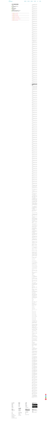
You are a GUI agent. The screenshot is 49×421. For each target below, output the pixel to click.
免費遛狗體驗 (33, 273)
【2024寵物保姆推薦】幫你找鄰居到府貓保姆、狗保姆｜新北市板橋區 (34, 104)
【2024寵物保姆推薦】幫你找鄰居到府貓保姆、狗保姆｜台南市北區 (34, 72)
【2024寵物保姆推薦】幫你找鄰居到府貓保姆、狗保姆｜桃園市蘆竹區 (34, 148)
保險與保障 (26, 405)
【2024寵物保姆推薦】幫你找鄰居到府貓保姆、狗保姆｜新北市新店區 (34, 100)
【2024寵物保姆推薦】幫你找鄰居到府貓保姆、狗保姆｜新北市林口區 (34, 106)
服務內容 (12, 404)
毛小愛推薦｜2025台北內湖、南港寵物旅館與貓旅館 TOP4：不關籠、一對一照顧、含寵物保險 (34, 328)
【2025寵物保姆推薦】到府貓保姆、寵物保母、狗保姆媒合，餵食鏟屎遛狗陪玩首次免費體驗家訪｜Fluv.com (34, 352)
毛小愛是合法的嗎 (26, 407)
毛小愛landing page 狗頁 (34, 317)
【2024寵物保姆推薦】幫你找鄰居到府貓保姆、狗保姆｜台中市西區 (34, 30)
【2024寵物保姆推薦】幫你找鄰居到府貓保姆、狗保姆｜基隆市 (34, 87)
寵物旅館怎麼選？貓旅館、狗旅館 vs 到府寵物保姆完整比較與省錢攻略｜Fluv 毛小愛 (34, 292)
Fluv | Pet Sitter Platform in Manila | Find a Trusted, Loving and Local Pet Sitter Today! (34, 261)
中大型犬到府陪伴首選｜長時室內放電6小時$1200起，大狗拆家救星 (34, 271)
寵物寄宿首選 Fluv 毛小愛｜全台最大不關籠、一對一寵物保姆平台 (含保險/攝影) (34, 290)
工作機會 (26, 406)
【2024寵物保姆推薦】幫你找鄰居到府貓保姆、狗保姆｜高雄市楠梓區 (34, 175)
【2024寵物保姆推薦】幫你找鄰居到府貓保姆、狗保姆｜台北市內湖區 (34, 49)
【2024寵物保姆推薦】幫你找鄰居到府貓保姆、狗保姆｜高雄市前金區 (34, 161)
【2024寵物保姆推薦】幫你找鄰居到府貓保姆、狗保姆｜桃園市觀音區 (34, 150)
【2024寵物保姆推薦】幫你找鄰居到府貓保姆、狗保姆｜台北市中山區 (34, 42)
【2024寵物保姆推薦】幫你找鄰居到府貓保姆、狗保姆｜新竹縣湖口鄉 (34, 129)
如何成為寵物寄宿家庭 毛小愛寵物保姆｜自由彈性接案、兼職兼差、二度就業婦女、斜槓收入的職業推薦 (34, 284)
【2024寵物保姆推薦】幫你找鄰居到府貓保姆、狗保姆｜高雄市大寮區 (34, 165)
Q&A (25, 413)
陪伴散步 (32, 346)
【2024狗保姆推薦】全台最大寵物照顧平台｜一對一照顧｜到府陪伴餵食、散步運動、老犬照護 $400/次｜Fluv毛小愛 (34, 377)
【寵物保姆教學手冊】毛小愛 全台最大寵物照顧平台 (34, 216)
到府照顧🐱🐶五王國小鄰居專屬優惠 (15, 15)
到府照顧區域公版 (33, 275)
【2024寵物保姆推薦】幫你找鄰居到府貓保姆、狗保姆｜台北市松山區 (34, 63)
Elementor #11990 (33, 258)
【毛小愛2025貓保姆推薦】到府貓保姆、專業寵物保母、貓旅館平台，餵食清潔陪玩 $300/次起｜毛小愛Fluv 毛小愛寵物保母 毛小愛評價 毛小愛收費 (34, 357)
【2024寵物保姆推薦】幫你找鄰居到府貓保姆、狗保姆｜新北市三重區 (34, 92)
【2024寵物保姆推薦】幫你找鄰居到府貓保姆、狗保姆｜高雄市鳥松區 (34, 179)
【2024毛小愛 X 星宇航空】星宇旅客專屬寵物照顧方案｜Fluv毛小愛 (34, 188)
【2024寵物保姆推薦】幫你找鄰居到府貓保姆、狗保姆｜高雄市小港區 (34, 169)
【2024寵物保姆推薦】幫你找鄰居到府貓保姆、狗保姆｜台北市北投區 (34, 51)
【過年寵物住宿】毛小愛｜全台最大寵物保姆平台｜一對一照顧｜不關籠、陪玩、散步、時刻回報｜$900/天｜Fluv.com (34, 242)
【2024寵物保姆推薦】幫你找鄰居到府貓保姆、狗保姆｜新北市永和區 (34, 110)
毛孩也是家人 (33, 299)
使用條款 (12, 406)
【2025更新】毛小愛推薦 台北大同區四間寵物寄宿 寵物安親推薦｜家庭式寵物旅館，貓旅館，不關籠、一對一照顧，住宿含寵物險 (34, 204)
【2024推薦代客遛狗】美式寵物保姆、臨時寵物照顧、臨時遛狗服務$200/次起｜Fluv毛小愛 (34, 186)
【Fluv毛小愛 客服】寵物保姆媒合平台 (34, 212)
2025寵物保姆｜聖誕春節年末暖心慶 (34, 248)
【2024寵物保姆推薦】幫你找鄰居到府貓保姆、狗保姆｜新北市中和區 (34, 94)
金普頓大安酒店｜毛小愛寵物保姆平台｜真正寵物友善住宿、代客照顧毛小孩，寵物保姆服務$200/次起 (34, 345)
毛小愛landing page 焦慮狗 (34, 314)
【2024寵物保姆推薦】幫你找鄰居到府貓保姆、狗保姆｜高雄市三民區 (34, 156)
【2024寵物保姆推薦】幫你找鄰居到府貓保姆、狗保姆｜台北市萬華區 (34, 65)
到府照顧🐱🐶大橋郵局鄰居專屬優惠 (15, 14)
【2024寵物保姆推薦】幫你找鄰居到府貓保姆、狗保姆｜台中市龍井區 (34, 38)
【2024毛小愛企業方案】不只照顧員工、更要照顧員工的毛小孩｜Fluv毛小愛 (34, 190)
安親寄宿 (19, 404)
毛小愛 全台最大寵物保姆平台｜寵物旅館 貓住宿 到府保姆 (34, 304)
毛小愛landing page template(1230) (33, 307)
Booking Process (13, 416)
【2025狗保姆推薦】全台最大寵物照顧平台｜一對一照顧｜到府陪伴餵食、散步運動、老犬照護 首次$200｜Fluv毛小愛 (34, 393)
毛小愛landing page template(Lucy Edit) (33, 308)
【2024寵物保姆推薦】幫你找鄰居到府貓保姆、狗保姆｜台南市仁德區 (34, 70)
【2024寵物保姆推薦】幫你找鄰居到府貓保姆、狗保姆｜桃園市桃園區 (34, 144)
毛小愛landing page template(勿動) (34, 310)
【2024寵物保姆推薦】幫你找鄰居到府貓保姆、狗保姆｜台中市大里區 (34, 15)
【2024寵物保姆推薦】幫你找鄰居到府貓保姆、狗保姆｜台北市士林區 (34, 55)
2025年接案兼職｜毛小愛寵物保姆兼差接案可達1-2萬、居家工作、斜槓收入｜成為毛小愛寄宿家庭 (34, 255)
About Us (12, 413)
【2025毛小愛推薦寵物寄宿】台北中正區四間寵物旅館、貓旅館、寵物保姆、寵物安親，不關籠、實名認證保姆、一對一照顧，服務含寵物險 (34, 207)
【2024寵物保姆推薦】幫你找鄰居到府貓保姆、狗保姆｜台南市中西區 (34, 68)
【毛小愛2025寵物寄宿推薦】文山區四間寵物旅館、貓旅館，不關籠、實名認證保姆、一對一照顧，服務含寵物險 (34, 231)
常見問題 (26, 404)
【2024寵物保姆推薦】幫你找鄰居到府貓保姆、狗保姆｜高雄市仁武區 (34, 159)
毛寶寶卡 (32, 300)
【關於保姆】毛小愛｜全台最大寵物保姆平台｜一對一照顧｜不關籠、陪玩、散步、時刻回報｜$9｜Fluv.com (34, 245)
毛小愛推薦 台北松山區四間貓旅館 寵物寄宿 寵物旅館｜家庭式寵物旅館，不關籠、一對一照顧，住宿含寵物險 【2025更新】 (34, 325)
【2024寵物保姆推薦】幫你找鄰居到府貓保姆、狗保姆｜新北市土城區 (34, 98)
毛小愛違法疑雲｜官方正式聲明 (34, 332)
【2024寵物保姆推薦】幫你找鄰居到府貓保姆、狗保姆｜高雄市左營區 (34, 171)
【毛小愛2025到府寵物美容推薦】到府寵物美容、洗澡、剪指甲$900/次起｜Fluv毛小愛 (34, 226)
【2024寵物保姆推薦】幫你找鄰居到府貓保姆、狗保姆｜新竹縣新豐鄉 (34, 127)
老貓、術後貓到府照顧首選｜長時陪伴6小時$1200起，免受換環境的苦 (34, 341)
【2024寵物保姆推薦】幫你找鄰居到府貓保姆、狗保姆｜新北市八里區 (34, 96)
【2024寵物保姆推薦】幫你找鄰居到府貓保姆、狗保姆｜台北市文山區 (34, 61)
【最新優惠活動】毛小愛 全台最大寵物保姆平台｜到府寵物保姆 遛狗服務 (34, 222)
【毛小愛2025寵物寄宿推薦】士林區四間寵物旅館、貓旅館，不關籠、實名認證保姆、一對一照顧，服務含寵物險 (34, 229)
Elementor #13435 (33, 259)
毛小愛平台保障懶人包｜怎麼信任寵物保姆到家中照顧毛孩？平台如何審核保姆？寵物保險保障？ (34, 322)
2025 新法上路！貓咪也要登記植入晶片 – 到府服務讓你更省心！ (34, 247)
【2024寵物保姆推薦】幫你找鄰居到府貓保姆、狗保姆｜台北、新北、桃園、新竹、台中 (34, 40)
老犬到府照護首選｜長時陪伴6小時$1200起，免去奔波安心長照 (34, 338)
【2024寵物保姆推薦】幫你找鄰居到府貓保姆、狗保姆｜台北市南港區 (34, 53)
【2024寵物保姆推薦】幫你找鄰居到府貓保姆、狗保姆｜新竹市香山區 (34, 125)
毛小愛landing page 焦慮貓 (34, 315)
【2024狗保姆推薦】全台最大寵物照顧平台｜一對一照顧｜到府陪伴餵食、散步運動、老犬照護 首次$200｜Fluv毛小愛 (34, 385)
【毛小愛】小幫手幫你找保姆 (34, 223)
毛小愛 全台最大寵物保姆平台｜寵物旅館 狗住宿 (34, 303)
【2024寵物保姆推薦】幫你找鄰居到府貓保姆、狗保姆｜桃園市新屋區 (34, 142)
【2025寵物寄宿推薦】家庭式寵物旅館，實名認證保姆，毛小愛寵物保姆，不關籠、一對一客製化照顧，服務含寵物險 (34, 196)
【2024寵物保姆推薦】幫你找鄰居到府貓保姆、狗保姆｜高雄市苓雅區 (34, 177)
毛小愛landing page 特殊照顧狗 (34, 316)
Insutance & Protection (27, 414)
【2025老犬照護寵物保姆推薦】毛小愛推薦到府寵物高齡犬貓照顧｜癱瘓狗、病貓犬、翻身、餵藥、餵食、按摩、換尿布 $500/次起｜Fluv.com (34, 396)
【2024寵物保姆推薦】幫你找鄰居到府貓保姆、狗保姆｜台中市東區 (34, 19)
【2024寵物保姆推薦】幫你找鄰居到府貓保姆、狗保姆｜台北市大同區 (34, 57)
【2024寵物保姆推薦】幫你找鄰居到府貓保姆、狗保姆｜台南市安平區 (34, 80)
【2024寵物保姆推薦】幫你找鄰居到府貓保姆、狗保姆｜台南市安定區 (34, 78)
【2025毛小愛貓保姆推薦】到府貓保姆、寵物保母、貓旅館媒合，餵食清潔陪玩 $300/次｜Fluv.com (34, 354)
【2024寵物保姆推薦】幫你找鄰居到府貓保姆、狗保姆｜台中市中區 (34, 5)
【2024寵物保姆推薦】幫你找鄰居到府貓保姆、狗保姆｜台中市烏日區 (34, 28)
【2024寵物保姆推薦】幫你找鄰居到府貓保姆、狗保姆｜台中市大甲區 (34, 13)
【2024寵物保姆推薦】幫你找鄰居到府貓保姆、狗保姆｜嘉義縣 (34, 86)
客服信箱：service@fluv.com (34, 412)
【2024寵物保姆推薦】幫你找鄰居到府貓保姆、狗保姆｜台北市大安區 (34, 59)
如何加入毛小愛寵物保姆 (34, 282)
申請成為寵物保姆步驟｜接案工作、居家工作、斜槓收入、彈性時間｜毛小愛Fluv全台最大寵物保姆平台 (34, 337)
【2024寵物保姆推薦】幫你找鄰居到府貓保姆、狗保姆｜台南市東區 (34, 82)
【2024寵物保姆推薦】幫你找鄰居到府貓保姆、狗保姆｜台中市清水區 (34, 24)
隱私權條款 (12, 407)
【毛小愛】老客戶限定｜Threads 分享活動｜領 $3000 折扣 (34, 224)
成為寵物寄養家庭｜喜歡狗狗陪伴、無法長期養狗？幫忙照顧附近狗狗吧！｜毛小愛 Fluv (34, 297)
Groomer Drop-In (19, 415)
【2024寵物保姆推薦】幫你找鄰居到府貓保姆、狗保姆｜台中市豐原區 (34, 34)
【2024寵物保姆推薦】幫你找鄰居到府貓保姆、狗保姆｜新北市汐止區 (34, 113)
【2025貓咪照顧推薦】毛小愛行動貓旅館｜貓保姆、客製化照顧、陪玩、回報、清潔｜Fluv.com (34, 210)
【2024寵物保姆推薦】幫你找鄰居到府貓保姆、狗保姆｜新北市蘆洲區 (34, 119)
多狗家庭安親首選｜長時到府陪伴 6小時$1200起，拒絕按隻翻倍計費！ (34, 279)
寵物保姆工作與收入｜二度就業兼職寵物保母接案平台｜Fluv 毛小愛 (34, 287)
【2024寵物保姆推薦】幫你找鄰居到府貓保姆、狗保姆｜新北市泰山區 (34, 115)
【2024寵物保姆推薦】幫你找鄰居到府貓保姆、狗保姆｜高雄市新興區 (34, 173)
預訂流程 (12, 405)
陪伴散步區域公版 (33, 347)
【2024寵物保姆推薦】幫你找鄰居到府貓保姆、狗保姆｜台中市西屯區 (34, 32)
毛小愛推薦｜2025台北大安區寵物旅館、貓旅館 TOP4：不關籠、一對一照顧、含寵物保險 (34, 330)
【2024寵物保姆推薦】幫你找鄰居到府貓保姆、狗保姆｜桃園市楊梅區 (34, 146)
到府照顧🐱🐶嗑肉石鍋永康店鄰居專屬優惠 (15, 16)
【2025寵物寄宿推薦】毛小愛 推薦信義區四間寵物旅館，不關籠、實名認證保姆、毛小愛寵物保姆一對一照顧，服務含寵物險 (34, 199)
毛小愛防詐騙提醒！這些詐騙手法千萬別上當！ (34, 333)
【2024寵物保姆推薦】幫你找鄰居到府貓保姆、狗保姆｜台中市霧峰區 (34, 36)
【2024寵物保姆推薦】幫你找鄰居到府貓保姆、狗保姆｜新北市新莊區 (34, 102)
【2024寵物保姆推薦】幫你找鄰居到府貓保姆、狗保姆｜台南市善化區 (34, 74)
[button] (46, 399)
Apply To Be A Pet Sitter (14, 415)
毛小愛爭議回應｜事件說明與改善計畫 (34, 331)
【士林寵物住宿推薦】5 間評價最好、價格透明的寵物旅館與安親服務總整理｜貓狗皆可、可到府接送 (34, 215)
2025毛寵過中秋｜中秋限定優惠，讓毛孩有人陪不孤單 (34, 257)
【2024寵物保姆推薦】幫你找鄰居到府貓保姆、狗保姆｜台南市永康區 (34, 84)
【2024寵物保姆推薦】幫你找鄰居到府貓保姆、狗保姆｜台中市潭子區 (34, 26)
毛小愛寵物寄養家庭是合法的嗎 (34, 320)
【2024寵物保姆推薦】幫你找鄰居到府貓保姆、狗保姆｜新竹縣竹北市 (34, 131)
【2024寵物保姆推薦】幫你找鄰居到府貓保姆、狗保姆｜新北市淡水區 (34, 117)
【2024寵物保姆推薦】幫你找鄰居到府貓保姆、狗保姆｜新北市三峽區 (34, 90)
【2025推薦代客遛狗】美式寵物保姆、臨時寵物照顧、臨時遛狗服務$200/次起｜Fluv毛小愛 (34, 202)
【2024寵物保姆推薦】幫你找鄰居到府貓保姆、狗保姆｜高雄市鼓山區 (34, 184)
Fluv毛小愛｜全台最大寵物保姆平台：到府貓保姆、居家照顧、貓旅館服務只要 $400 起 (34, 263)
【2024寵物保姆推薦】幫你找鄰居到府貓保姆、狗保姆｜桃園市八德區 (34, 138)
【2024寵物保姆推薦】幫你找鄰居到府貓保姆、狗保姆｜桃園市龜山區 (34, 152)
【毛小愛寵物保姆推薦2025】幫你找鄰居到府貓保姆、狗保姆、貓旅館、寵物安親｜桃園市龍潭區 (34, 239)
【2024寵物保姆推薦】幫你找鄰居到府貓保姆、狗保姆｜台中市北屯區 (34, 7)
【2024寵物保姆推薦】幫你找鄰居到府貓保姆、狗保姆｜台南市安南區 (34, 76)
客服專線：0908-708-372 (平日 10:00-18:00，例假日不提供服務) (34, 411)
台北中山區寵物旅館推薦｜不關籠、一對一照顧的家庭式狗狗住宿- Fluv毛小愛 (34, 277)
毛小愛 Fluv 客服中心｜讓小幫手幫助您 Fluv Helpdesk (34, 301)
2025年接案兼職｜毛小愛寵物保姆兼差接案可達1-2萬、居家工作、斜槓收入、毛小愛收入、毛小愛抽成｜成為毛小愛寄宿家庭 (34, 253)
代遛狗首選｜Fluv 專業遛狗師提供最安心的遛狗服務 (34, 272)
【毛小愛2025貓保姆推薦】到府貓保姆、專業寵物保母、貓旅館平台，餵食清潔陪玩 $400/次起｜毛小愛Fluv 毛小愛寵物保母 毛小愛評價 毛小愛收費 (34, 374)
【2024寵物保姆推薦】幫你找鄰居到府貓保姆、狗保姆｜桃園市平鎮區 (34, 140)
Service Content (13, 414)
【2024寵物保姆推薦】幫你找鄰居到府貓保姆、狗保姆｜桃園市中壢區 (34, 136)
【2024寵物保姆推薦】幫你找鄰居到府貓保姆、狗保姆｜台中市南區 (34, 9)
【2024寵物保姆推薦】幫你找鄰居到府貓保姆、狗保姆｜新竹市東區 (34, 123)
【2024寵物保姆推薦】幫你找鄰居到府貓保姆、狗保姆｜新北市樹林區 (34, 108)
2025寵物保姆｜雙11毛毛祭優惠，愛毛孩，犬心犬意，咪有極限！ (34, 250)
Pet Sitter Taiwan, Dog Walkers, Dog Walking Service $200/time (34, 265)
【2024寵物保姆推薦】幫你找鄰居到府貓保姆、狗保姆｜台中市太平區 (34, 17)
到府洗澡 (19, 406)
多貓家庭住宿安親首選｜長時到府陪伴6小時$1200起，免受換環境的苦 (34, 281)
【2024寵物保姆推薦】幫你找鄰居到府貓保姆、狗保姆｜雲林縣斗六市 (34, 154)
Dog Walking (19, 414)
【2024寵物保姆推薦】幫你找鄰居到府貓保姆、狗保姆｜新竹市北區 (34, 121)
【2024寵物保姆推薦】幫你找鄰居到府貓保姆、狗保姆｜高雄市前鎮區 (34, 163)
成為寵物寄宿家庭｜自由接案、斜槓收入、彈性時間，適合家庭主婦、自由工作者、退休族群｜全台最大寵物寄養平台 (34, 295)
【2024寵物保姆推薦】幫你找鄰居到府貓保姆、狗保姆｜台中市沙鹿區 (34, 22)
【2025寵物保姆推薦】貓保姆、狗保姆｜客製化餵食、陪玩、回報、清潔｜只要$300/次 (34, 194)
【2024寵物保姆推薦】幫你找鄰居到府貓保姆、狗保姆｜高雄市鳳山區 (34, 181)
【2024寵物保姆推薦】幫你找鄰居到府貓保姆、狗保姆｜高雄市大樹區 (34, 167)
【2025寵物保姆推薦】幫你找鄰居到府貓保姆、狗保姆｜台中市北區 (34, 192)
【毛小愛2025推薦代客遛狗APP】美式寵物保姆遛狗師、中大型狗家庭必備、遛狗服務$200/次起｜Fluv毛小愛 (34, 234)
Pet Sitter (19, 413)
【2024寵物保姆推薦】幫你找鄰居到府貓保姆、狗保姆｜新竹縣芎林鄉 (34, 133)
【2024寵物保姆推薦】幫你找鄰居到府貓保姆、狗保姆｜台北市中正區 (34, 45)
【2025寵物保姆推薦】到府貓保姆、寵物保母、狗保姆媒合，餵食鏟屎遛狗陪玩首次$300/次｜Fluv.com (34, 349)
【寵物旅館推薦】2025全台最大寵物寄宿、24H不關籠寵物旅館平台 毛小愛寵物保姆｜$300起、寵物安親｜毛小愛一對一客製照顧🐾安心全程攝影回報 (34, 219)
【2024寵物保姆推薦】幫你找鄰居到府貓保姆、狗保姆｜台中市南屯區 (34, 11)
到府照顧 (32, 274)
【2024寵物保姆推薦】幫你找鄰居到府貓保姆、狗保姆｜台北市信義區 (34, 47)
